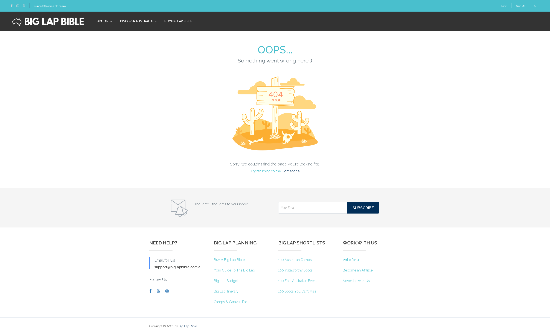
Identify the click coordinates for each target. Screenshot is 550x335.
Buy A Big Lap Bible (229, 260)
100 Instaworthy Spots (295, 270)
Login (504, 6)
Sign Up (520, 6)
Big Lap (102, 21)
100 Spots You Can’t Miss (297, 291)
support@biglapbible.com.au (50, 6)
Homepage (290, 171)
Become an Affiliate (358, 270)
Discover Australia (136, 21)
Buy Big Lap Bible (178, 21)
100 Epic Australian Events (298, 281)
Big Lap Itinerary (226, 291)
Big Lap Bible (188, 326)
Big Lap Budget (226, 281)
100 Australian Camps (295, 260)
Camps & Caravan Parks (232, 302)
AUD (536, 6)
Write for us (352, 260)
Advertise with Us (356, 281)
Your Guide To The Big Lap (234, 270)
